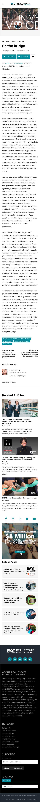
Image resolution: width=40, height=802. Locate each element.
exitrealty (9, 50)
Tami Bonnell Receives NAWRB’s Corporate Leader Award (9, 355)
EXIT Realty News (9, 41)
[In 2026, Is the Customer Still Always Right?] (31, 614)
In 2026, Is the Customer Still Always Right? (14, 613)
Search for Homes (9, 731)
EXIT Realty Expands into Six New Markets (19, 498)
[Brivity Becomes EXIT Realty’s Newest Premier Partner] (31, 571)
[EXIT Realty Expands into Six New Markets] (20, 486)
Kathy (7, 63)
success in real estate (22, 341)
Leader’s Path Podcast (10, 747)
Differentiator (25, 338)
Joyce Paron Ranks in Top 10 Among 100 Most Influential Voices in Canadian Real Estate (19, 460)
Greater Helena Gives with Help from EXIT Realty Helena (13, 600)
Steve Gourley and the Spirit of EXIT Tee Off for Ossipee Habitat (29, 354)
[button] (37, 4)
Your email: (6, 758)
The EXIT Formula (8, 736)
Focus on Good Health (10, 742)
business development (10, 338)
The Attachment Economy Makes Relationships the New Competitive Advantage (16, 421)
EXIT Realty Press (8, 744)
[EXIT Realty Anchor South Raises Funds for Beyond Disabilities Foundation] (31, 628)
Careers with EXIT (8, 734)
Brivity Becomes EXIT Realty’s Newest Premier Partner (14, 571)
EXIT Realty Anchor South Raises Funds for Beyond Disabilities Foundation (13, 630)
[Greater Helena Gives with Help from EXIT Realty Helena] (31, 600)
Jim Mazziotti (15, 370)
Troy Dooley (18, 63)
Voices (21, 41)
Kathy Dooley (7, 341)
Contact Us (6, 728)
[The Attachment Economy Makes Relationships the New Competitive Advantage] (20, 408)
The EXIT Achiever (9, 739)
